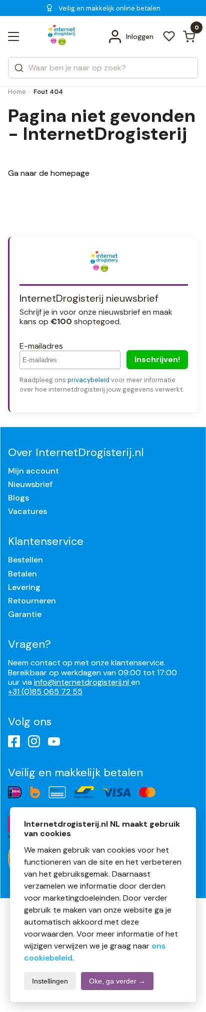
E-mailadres (41, 346)
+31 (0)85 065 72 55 (45, 691)
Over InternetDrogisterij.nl (76, 452)
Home (17, 91)
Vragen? (29, 644)
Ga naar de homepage (49, 173)
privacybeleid (89, 380)
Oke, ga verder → (117, 981)
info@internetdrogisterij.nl (82, 682)
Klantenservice (46, 541)
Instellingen (50, 981)
